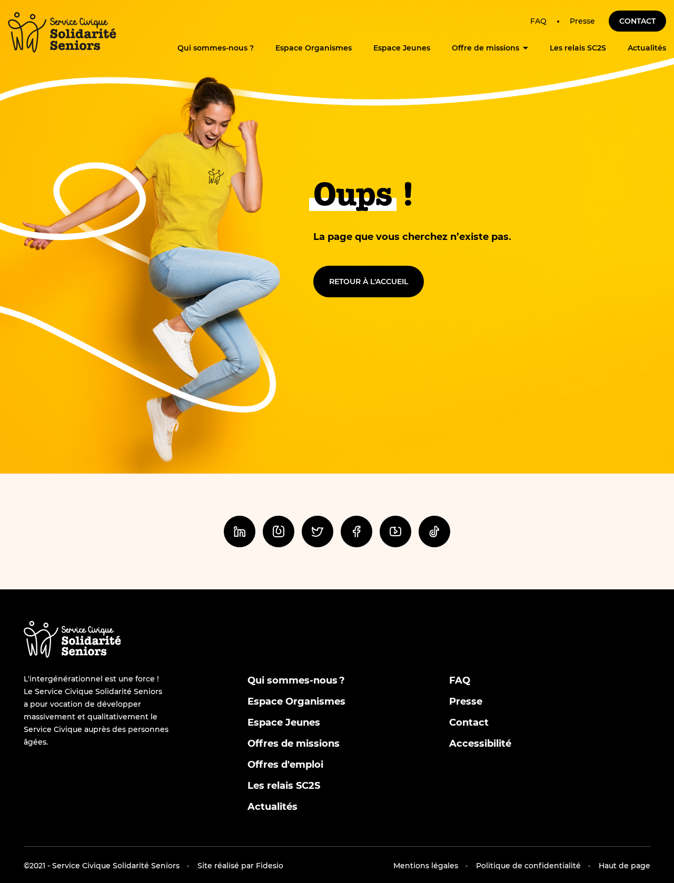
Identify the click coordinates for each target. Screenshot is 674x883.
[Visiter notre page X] (317, 531)
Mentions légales (425, 865)
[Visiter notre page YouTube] (395, 531)
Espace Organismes (313, 48)
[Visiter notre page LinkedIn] (239, 531)
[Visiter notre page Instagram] (278, 531)
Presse (582, 21)
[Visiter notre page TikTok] (434, 531)
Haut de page (624, 865)
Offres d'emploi (285, 764)
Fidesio (269, 865)
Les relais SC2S (578, 48)
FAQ (538, 21)
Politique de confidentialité (528, 865)
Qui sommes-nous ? (215, 48)
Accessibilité (480, 743)
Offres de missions (293, 743)
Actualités (647, 48)
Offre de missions (485, 48)
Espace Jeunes (401, 48)
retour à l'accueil (368, 281)
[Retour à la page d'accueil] (62, 32)
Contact (637, 21)
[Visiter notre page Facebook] (356, 531)
